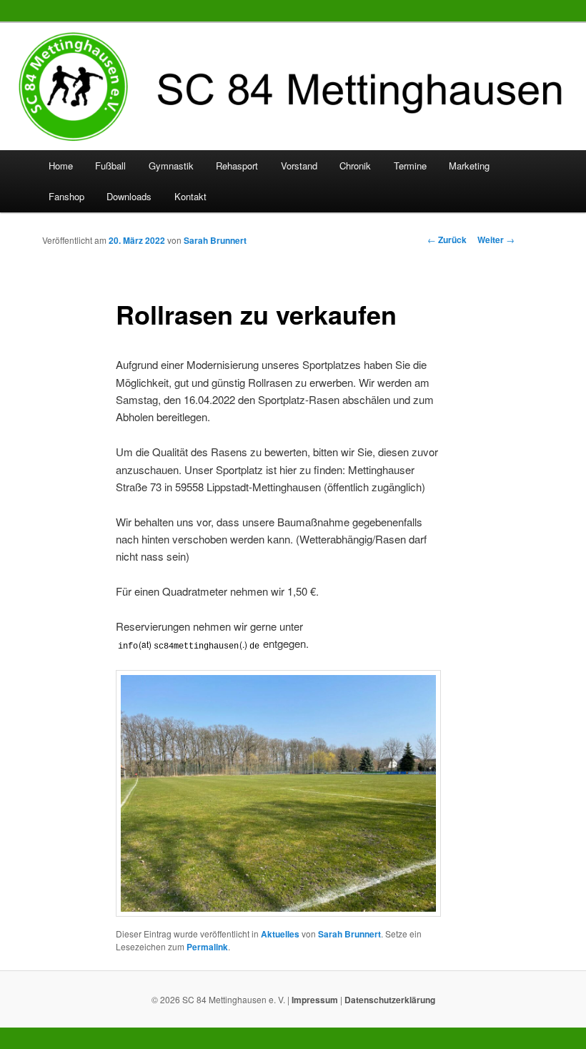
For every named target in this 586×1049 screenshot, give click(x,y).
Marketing (469, 165)
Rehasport (237, 165)
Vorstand (299, 165)
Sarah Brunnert (215, 240)
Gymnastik (171, 165)
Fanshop (66, 196)
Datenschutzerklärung (389, 999)
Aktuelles (280, 933)
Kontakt (190, 196)
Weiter (496, 239)
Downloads (129, 196)
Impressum (315, 999)
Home (61, 165)
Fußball (110, 165)
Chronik (355, 165)
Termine (410, 165)
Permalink (207, 946)
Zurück (447, 239)
